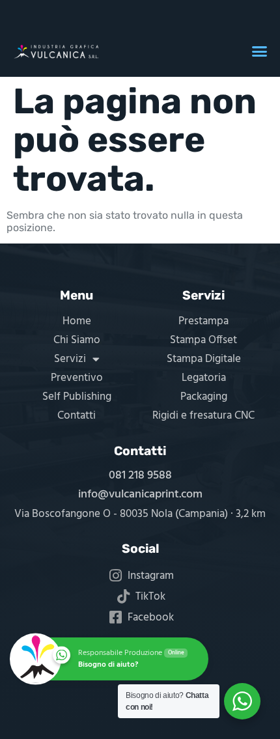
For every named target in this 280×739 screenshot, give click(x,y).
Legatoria (204, 378)
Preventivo (77, 378)
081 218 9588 (140, 475)
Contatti (76, 416)
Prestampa (203, 321)
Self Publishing (76, 397)
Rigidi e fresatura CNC (203, 416)
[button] (259, 51)
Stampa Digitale (204, 359)
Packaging (203, 397)
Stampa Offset (203, 340)
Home (77, 321)
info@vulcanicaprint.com (140, 494)
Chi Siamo (76, 340)
